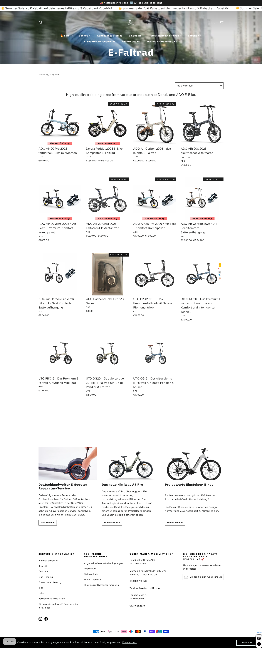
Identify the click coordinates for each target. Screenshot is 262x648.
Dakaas (259, 632)
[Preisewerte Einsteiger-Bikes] (194, 463)
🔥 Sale (65, 35)
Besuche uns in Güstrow (52, 598)
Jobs (41, 593)
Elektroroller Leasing (50, 582)
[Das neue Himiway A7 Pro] (131, 463)
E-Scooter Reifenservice (99, 41)
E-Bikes (84, 35)
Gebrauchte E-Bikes (109, 35)
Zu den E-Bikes (175, 522)
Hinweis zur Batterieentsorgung (101, 585)
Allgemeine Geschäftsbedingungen (103, 563)
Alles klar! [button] (247, 642)
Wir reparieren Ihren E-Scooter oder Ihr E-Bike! (58, 606)
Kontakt (43, 566)
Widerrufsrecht (92, 579)
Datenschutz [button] (129, 642)
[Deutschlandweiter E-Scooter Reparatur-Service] (68, 463)
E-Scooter (135, 35)
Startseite (43, 74)
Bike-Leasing (46, 577)
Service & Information (161, 41)
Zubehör (193, 35)
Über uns (43, 571)
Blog (41, 587)
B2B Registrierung (48, 560)
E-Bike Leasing (131, 41)
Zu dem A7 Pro (112, 522)
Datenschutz (91, 574)
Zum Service (48, 522)
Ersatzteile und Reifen (165, 35)
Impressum (90, 568)
